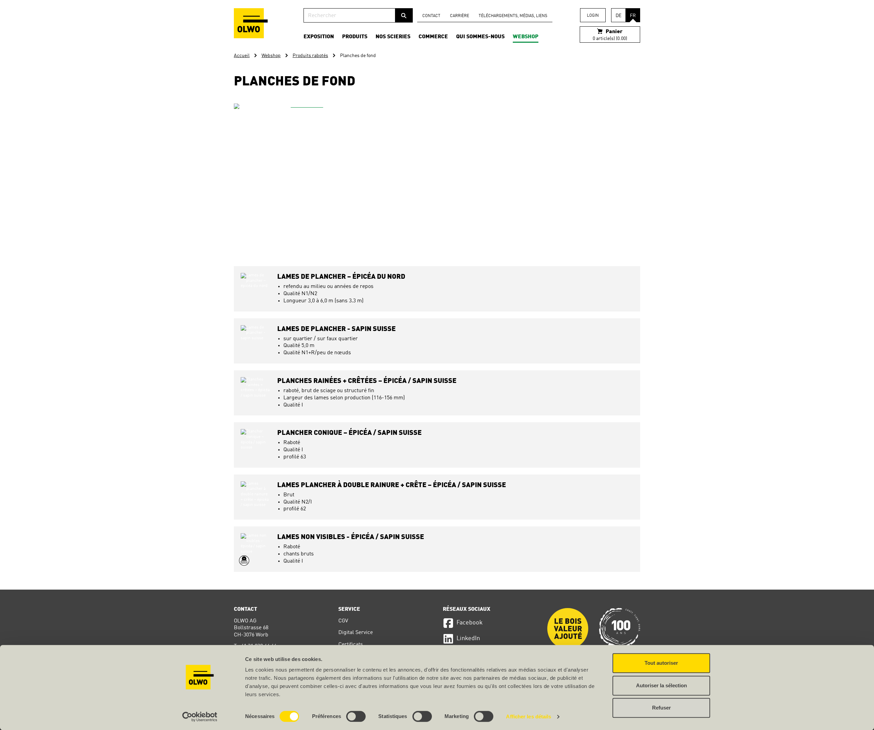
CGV (343, 621)
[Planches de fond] (304, 174)
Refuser (661, 708)
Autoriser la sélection (661, 685)
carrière (459, 16)
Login (593, 16)
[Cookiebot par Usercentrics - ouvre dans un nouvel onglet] (200, 717)
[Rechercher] (404, 15)
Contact (431, 16)
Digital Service (355, 632)
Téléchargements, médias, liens (513, 16)
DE (618, 15)
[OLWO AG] (251, 23)
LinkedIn (468, 638)
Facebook (469, 623)
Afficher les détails (528, 716)
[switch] (356, 716)
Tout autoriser (661, 663)
